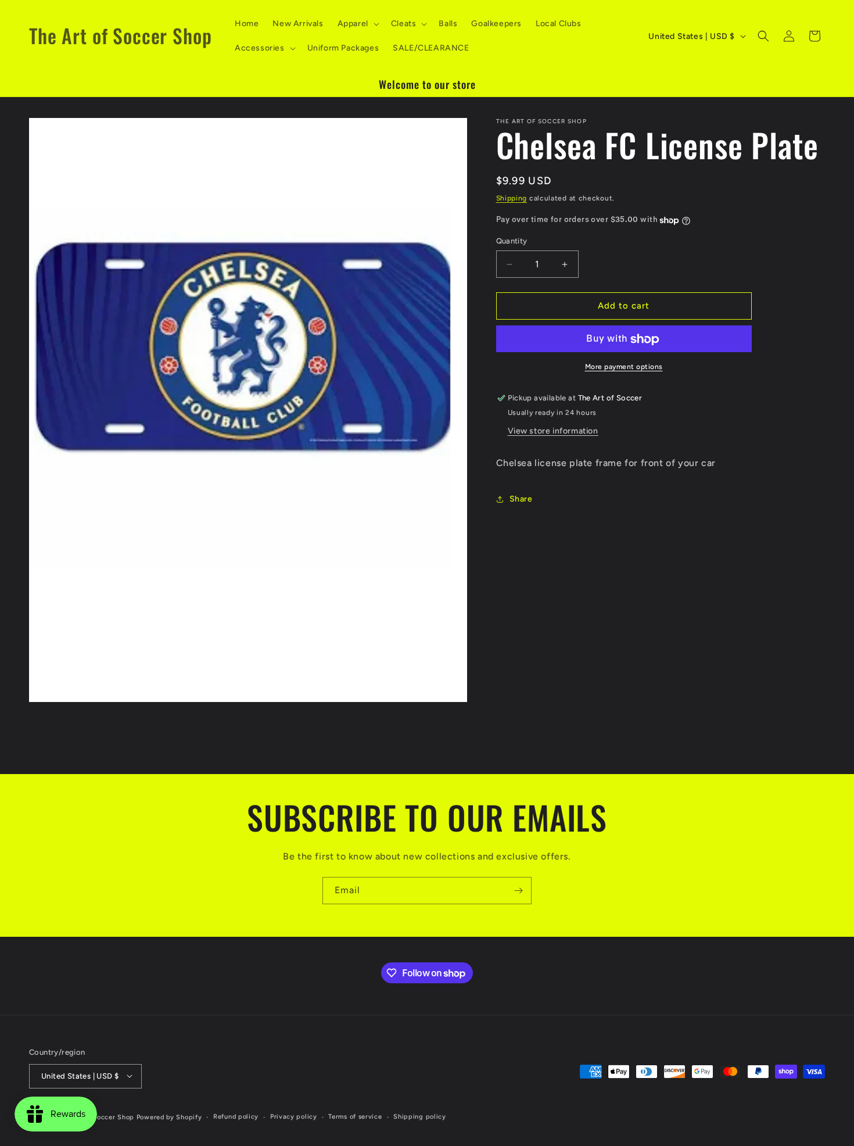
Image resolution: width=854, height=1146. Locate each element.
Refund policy (236, 1116)
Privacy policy (293, 1116)
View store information (553, 431)
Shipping (512, 198)
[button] (357, 24)
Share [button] (521, 499)
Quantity (512, 241)
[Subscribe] (518, 890)
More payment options (624, 367)
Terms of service (355, 1116)
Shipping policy (419, 1116)
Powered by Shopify (169, 1116)
